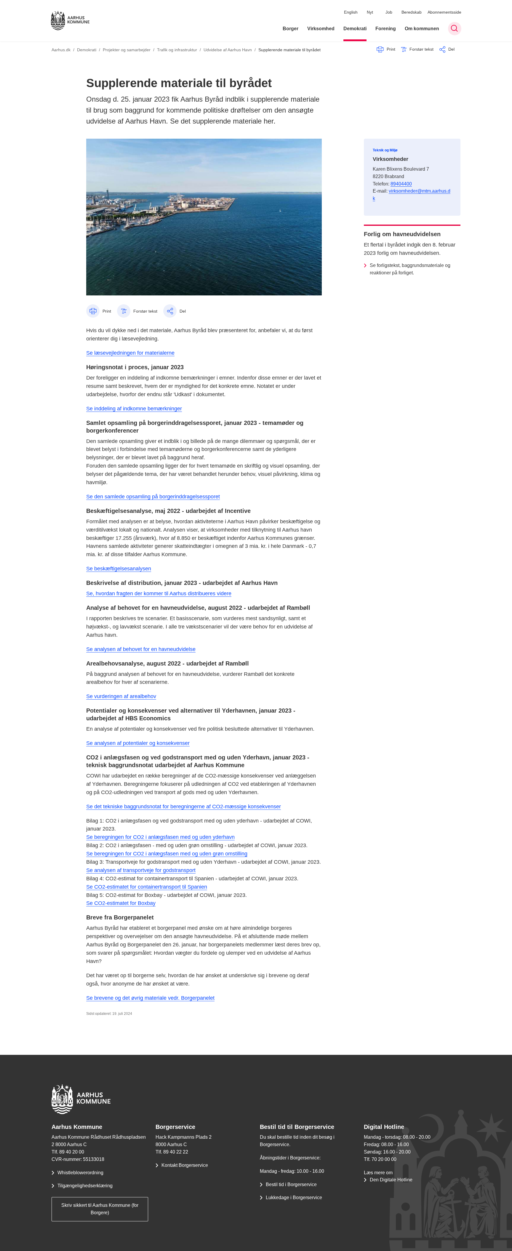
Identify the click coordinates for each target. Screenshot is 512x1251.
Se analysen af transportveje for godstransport (141, 870)
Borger (290, 28)
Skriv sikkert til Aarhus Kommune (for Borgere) (99, 1209)
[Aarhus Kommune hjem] (70, 20)
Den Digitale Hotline (391, 1179)
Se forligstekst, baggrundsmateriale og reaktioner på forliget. (410, 269)
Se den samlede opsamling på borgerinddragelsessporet (153, 497)
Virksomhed (321, 28)
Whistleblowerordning (80, 1172)
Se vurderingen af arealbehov (121, 696)
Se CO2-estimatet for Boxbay (121, 903)
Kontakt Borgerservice (184, 1165)
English (351, 12)
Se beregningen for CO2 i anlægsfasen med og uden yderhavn (160, 837)
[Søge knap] (454, 28)
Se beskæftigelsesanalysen (118, 569)
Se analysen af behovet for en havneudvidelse (141, 649)
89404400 (401, 183)
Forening (385, 28)
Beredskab (411, 12)
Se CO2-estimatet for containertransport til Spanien (146, 887)
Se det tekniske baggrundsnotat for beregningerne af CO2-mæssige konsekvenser (183, 807)
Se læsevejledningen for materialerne (130, 353)
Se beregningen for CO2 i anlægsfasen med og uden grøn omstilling (166, 854)
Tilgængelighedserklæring (85, 1185)
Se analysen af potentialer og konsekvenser (138, 743)
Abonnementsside (444, 12)
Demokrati (355, 28)
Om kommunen (422, 28)
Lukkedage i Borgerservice (294, 1197)
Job (388, 12)
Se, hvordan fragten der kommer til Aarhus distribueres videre (158, 593)
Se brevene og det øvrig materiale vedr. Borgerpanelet (150, 998)
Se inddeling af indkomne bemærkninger (134, 409)
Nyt (370, 12)
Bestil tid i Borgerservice (291, 1184)
